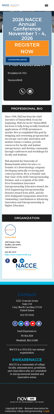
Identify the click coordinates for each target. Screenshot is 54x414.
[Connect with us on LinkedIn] (21, 323)
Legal (46, 411)
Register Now (27, 48)
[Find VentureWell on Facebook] (7, 260)
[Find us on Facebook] (15, 323)
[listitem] (23, 89)
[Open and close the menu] (36, 5)
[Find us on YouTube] (32, 323)
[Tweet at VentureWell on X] (14, 260)
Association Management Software (27, 402)
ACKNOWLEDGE (17, 59)
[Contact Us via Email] (39, 323)
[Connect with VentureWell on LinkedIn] (22, 260)
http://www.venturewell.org (18, 254)
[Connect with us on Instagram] (27, 323)
